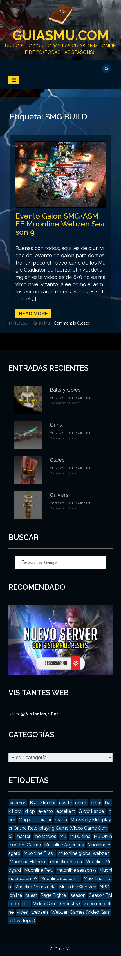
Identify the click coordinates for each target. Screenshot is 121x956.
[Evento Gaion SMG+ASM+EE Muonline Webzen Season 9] (60, 174)
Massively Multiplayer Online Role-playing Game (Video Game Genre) (59, 828)
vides (22, 912)
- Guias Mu (82, 398)
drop (30, 811)
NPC (104, 887)
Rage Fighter (54, 895)
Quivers (59, 495)
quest (31, 895)
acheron (18, 802)
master (23, 836)
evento (45, 811)
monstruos (45, 836)
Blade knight (43, 802)
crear (96, 802)
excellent (65, 811)
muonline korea (66, 861)
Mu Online (80, 836)
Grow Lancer (92, 811)
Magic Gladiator (35, 819)
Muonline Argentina (64, 845)
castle (65, 802)
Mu (63, 836)
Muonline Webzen (77, 887)
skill (26, 903)
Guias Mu (41, 323)
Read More (33, 313)
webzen (39, 912)
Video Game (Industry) (56, 903)
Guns (56, 425)
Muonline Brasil (39, 853)
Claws (57, 460)
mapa (61, 819)
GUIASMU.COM (60, 35)
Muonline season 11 (60, 878)
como (81, 802)
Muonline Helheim (28, 861)
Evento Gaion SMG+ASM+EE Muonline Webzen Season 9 (59, 224)
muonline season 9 (76, 870)
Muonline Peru (38, 870)
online (16, 895)
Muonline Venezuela (35, 887)
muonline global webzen (83, 853)
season (78, 895)
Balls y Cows (65, 390)
